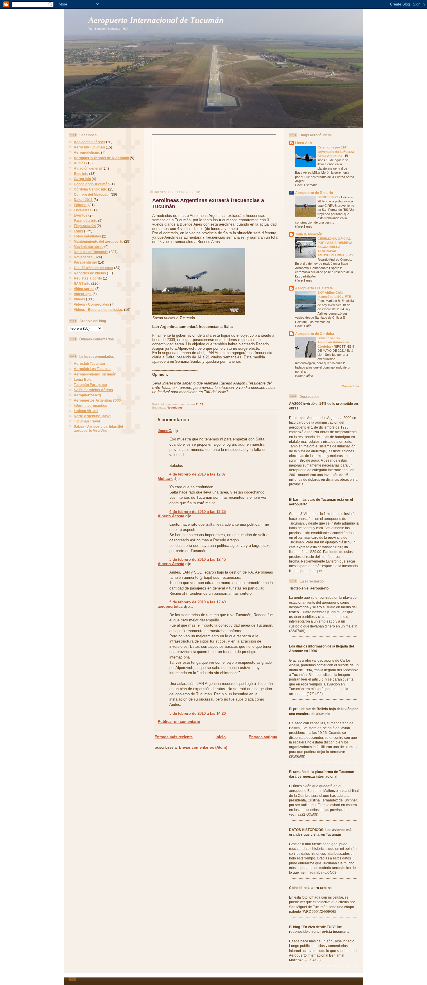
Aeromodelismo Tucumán (95, 374)
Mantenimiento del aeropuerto (98, 241)
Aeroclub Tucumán (89, 147)
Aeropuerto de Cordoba (314, 333)
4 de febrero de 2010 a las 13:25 (197, 511)
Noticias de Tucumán (91, 252)
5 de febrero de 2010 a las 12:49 (197, 602)
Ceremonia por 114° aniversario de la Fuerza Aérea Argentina (335, 151)
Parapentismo (85, 262)
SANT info (82, 283)
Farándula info (85, 220)
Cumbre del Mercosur (92, 194)
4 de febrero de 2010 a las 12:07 (197, 474)
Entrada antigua (263, 737)
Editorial (80, 205)
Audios (79, 163)
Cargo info (82, 179)
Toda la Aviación (308, 234)
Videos (79, 299)
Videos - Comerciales (91, 304)
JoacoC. (165, 431)
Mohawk (165, 478)
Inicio (221, 737)
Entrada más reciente (174, 737)
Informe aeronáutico (90, 405)
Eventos (80, 215)
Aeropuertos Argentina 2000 (97, 400)
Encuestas (83, 210)
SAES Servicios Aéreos (93, 390)
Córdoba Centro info (90, 189)
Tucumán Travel (87, 421)
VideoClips (83, 294)
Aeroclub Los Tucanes (92, 369)
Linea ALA (303, 143)
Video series (84, 289)
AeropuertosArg (87, 395)
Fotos (78, 231)
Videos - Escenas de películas (98, 309)
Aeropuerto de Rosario (314, 193)
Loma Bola (83, 379)
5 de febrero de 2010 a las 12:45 (197, 559)
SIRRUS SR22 (328, 197)
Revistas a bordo (88, 278)
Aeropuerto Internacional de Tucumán (156, 20)
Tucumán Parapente (90, 385)
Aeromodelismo (87, 152)
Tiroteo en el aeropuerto (309, 588)
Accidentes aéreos (89, 142)
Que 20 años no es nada (93, 268)
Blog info (81, 173)
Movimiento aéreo (88, 246)
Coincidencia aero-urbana (310, 888)
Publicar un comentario (179, 721)
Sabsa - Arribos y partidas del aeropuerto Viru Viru (98, 428)
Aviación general (88, 168)
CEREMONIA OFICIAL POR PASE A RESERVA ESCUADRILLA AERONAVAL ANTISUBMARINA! (334, 247)
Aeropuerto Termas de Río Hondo (101, 158)
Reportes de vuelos (90, 273)
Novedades (83, 257)
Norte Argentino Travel (92, 416)
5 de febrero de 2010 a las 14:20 (197, 713)
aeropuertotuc (170, 606)
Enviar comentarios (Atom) (203, 747)
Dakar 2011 (83, 200)
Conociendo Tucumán (92, 184)
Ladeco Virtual (86, 411)
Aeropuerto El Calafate (314, 288)
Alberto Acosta (171, 516)
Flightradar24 (85, 226)
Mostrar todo (350, 386)
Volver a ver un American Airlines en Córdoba (333, 342)
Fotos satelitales (87, 236)
